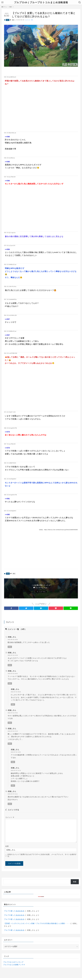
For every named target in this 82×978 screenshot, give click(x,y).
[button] (11, 608)
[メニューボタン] (2, 2)
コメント (9, 817)
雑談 (7, 20)
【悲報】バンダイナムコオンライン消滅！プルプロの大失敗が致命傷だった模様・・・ (37, 923)
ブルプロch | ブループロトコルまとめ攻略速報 (41, 2)
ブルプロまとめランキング (13, 962)
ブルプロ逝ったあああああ (14, 911)
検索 (74, 882)
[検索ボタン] (79, 2)
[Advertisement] (41, 112)
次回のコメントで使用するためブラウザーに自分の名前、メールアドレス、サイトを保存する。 (42, 855)
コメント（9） (29, 20)
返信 (9, 647)
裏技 (13, 20)
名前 (7, 846)
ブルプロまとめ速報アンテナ (14, 964)
